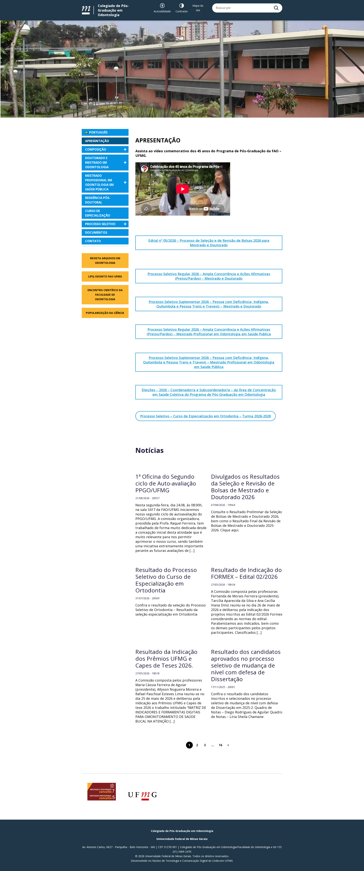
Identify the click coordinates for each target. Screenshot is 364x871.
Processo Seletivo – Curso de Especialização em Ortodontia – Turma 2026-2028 (205, 416)
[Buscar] (276, 8)
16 (220, 745)
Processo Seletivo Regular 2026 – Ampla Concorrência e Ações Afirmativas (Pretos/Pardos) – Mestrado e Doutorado (208, 276)
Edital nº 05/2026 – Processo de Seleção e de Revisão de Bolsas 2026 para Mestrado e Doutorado (208, 242)
